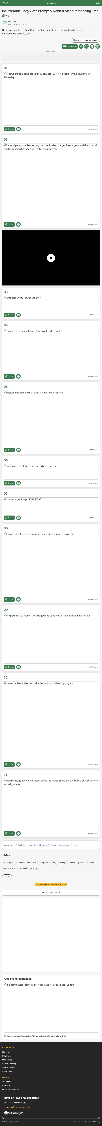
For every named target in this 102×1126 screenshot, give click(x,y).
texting (62, 862)
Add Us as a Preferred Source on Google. (56, 845)
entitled (90, 862)
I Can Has (6, 1052)
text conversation (22, 862)
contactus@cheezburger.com (17, 1107)
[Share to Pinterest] (92, 46)
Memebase (52, 3)
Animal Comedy (9, 1063)
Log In (97, 3)
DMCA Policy (96, 1122)
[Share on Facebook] (81, 46)
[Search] (7, 3)
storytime (44, 862)
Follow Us (23, 845)
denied (72, 862)
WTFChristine (94, 129)
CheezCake (7, 1071)
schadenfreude (9, 869)
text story (7, 862)
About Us (6, 1085)
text (35, 862)
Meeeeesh (12, 22)
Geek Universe (8, 1067)
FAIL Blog (6, 1056)
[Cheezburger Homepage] (51, 1113)
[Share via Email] (97, 46)
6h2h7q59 (34, 869)
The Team (6, 1082)
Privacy (81, 1122)
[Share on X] (86, 46)
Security (87, 1122)
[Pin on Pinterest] (18, 129)
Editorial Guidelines (11, 1089)
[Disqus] (51, 936)
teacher (23, 869)
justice (81, 862)
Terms (76, 1122)
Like (8, 876)
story (54, 862)
